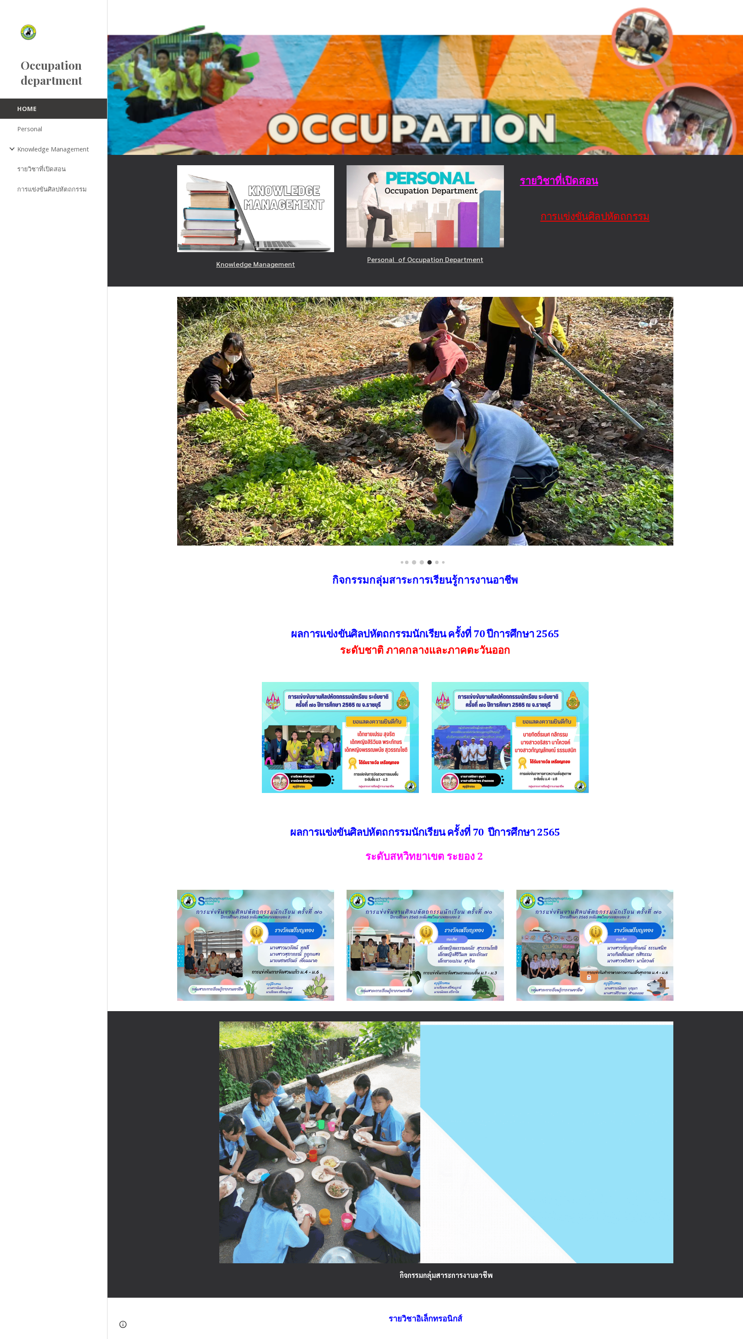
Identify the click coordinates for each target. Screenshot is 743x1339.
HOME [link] (27, 108)
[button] (732, 12)
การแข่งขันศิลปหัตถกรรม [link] (52, 189)
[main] (255, 264)
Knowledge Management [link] (53, 149)
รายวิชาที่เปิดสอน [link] (41, 168)
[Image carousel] (425, 431)
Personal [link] (29, 128)
